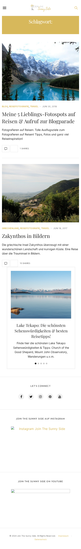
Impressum (63, 536)
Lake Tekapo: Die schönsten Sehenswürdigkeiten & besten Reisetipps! (41, 331)
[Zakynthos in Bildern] (40, 193)
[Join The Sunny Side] (40, 8)
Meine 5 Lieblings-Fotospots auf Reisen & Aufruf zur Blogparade (38, 118)
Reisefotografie (19, 106)
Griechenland (10, 228)
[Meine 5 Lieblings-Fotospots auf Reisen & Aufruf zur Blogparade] (40, 71)
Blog (5, 106)
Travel (34, 106)
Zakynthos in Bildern (26, 235)
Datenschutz (41, 539)
